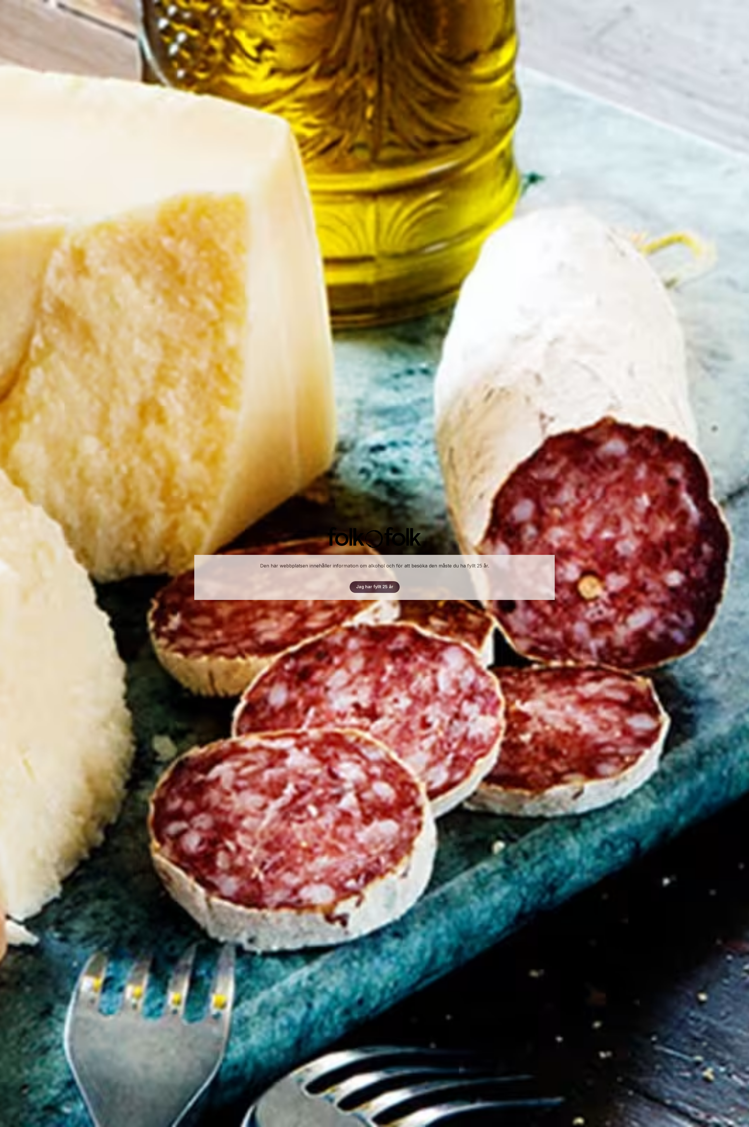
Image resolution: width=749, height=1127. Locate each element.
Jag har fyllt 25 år (374, 586)
